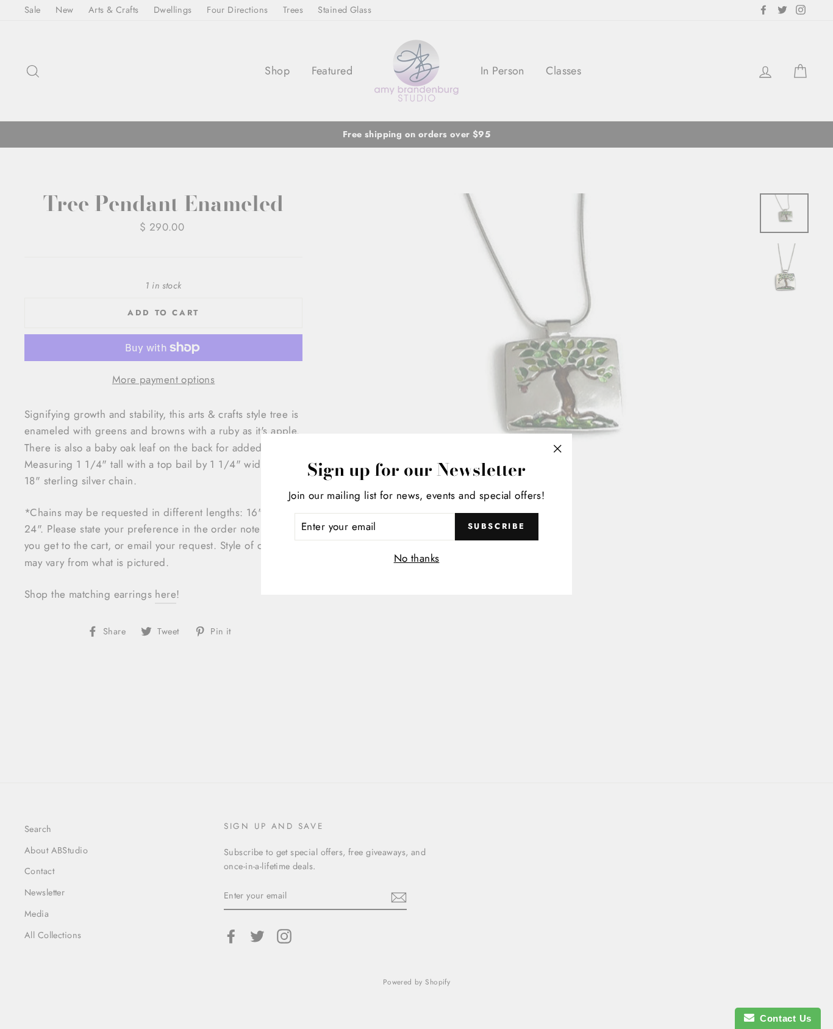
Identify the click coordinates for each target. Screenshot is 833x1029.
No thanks (417, 558)
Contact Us (783, 1018)
